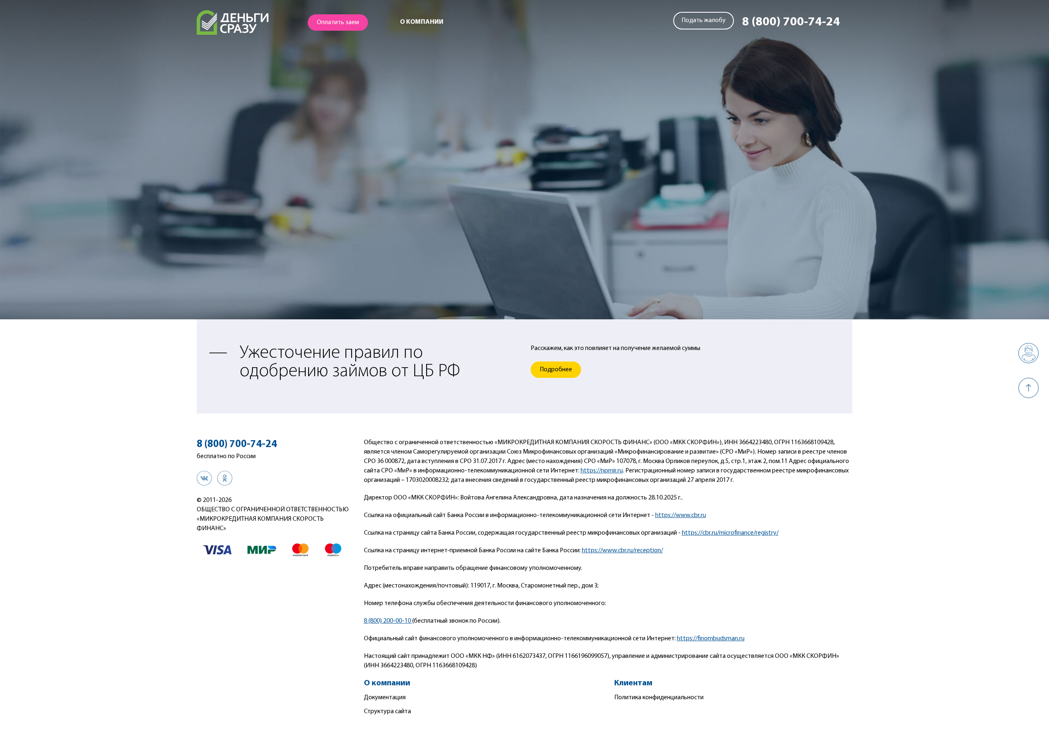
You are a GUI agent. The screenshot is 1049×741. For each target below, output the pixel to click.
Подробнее (556, 369)
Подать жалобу (703, 20)
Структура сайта (387, 711)
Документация (385, 697)
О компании (421, 22)
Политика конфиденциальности (659, 697)
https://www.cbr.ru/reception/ (622, 550)
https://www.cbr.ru (680, 515)
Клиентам (633, 683)
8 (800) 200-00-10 (388, 621)
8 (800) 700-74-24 (791, 22)
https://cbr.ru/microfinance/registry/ (730, 533)
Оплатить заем (338, 22)
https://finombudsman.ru (711, 638)
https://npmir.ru (602, 471)
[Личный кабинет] (1028, 353)
